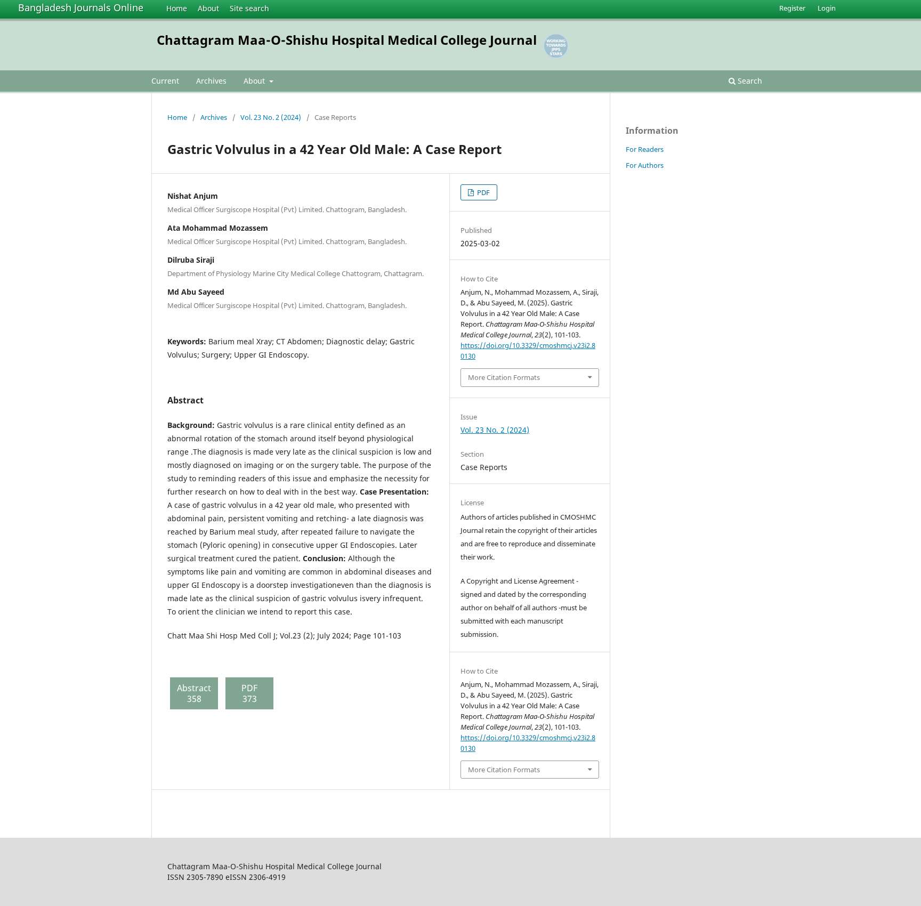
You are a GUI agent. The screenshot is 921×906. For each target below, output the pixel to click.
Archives (211, 81)
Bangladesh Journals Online (80, 7)
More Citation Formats (504, 377)
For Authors (645, 165)
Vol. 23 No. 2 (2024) (270, 117)
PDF (482, 192)
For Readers (645, 149)
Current (165, 81)
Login (827, 8)
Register (792, 8)
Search (749, 81)
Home (176, 8)
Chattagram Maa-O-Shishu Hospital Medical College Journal (347, 39)
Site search (249, 8)
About (208, 8)
